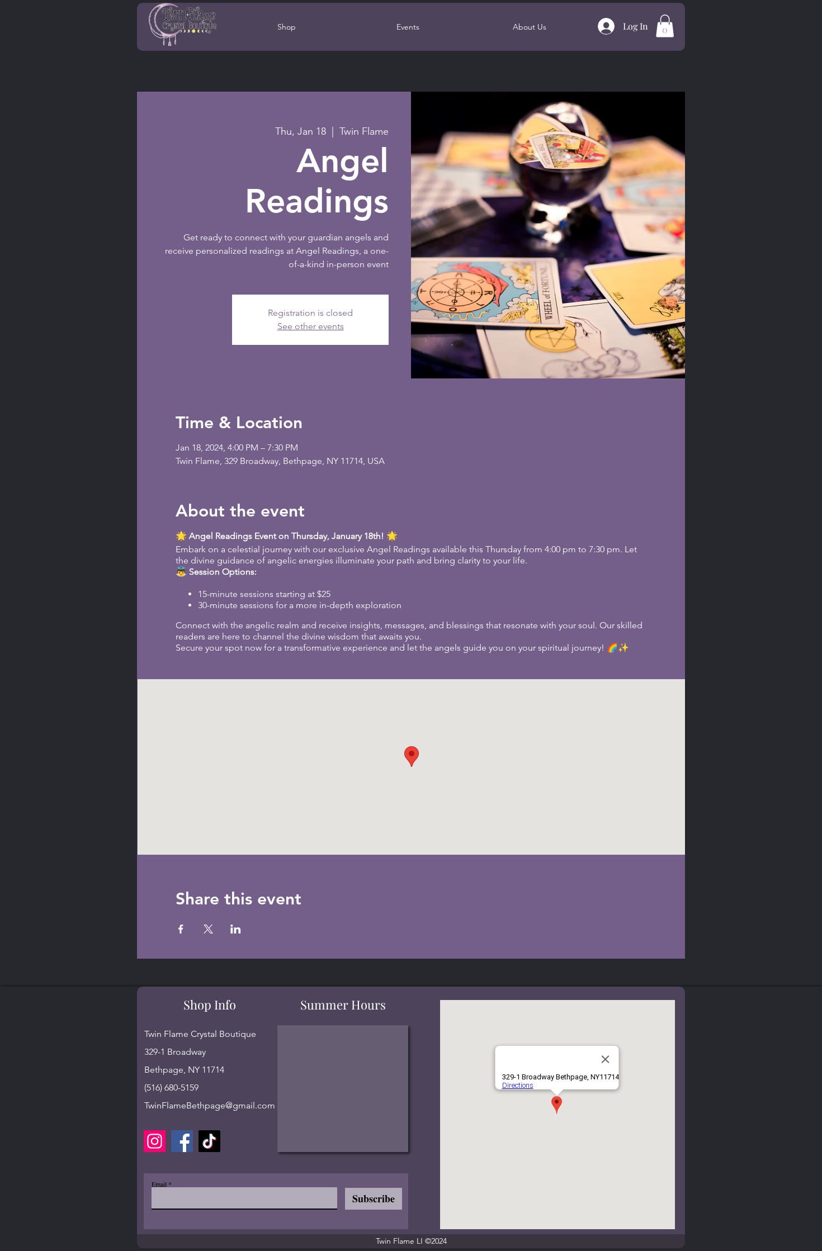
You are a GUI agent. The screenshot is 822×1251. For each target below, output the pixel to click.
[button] (664, 26)
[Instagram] (155, 1141)
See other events (310, 326)
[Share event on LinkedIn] (235, 929)
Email (159, 1184)
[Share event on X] (208, 929)
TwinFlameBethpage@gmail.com (209, 1105)
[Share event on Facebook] (181, 929)
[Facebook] (182, 1141)
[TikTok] (209, 1141)
